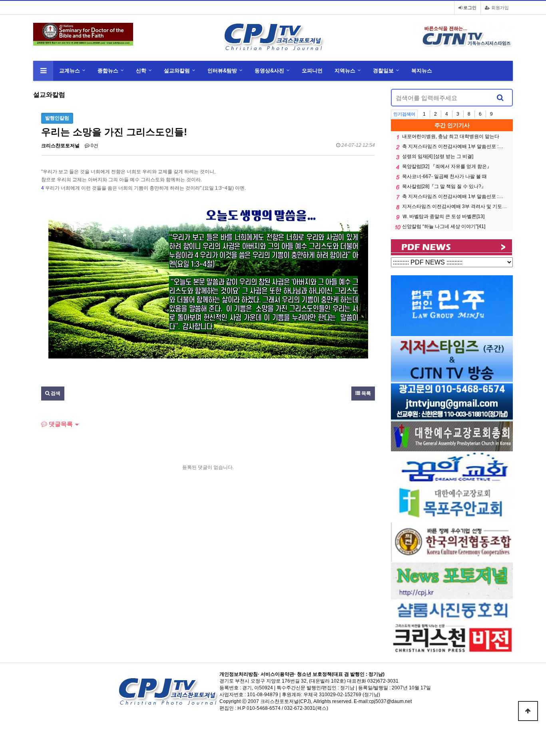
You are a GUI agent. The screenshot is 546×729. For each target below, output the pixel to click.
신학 (141, 71)
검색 (55, 393)
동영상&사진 (269, 71)
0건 (94, 145)
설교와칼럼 (177, 71)
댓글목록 (60, 424)
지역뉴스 (345, 71)
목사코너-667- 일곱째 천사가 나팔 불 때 (444, 176)
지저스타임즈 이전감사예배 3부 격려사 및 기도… (454, 206)
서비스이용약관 (277, 674)
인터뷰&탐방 (222, 71)
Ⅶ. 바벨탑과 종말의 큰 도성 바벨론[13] (443, 216)
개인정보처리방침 (238, 674)
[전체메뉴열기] (43, 71)
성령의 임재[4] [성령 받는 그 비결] (437, 156)
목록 (365, 393)
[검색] (500, 98)
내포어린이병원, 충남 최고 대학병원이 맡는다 (450, 136)
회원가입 (499, 7)
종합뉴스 (108, 71)
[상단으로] (528, 711)
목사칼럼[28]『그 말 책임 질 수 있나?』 (444, 186)
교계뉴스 (69, 71)
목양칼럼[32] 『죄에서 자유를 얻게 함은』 (447, 166)
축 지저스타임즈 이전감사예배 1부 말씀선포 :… (452, 146)
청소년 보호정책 (314, 674)
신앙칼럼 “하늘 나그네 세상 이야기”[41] (443, 226)
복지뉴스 (421, 71)
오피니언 (312, 71)
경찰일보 (383, 71)
